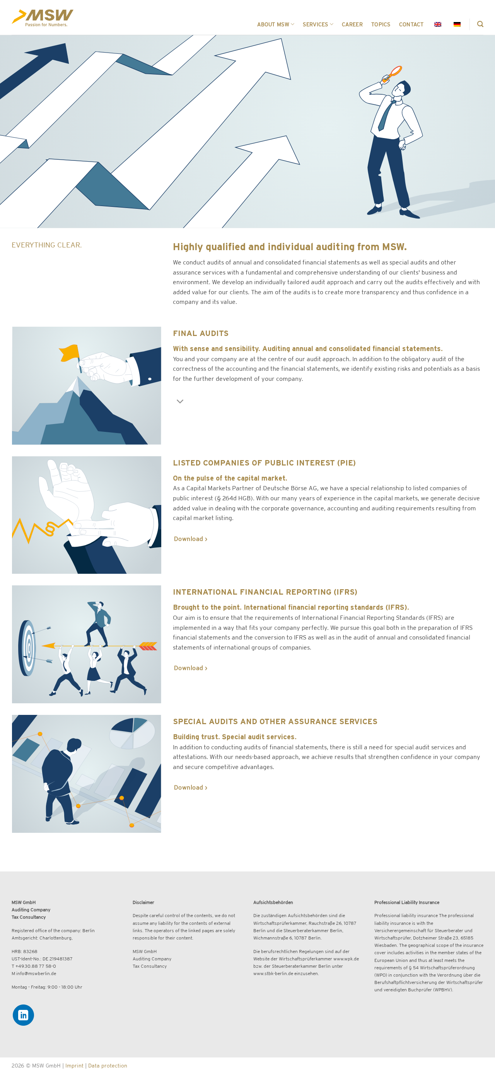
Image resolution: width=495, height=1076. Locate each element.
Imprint (74, 1065)
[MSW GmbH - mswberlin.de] (42, 17)
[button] (480, 24)
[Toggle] (180, 402)
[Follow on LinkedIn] (23, 1015)
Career (352, 24)
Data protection (107, 1065)
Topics (381, 24)
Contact (411, 24)
